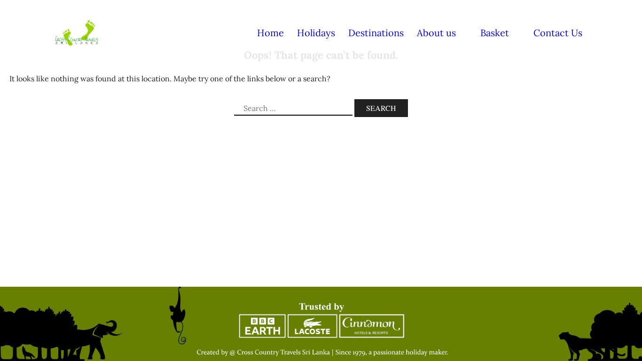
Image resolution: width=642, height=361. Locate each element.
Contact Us (557, 33)
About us (436, 33)
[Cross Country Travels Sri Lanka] (76, 32)
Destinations (376, 33)
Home (270, 33)
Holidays (316, 33)
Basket (494, 33)
